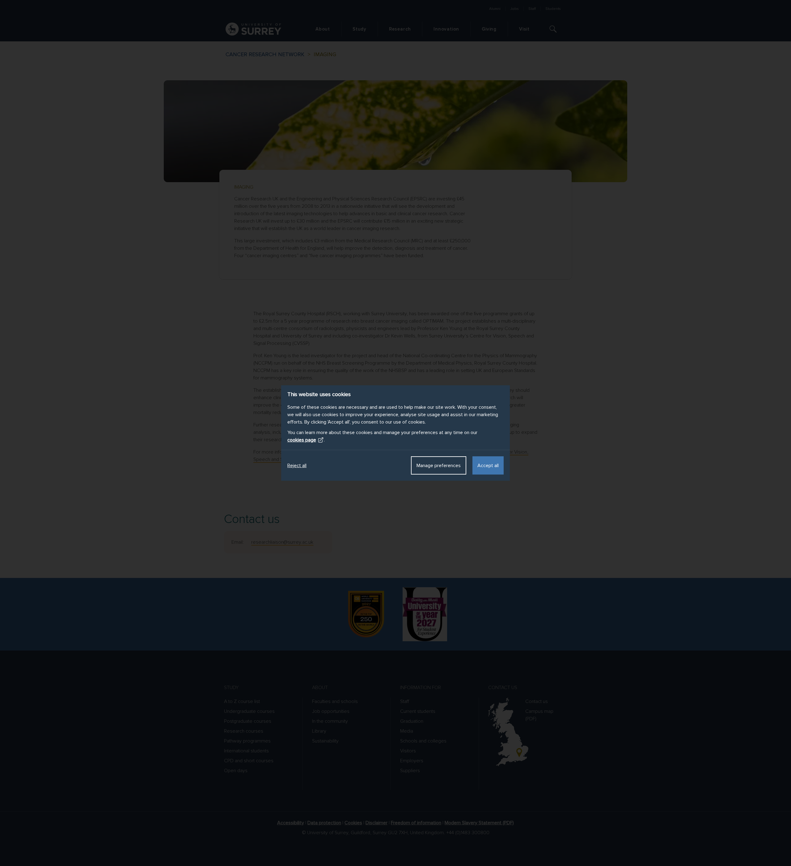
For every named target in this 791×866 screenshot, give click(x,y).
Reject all (297, 465)
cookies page (301, 440)
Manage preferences (439, 465)
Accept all (488, 465)
